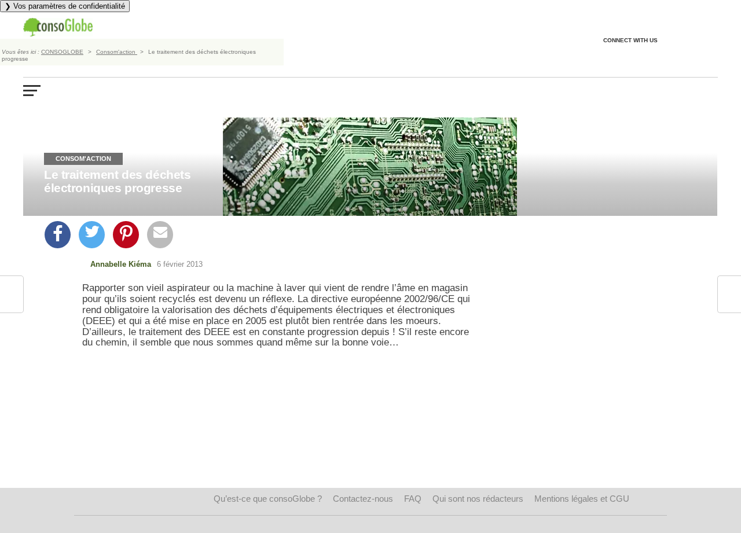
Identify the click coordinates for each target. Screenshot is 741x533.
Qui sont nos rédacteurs (477, 498)
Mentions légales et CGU (581, 498)
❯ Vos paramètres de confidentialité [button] (65, 6)
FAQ (412, 498)
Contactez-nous (363, 498)
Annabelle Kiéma (120, 264)
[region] (281, 438)
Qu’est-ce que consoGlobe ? (268, 498)
